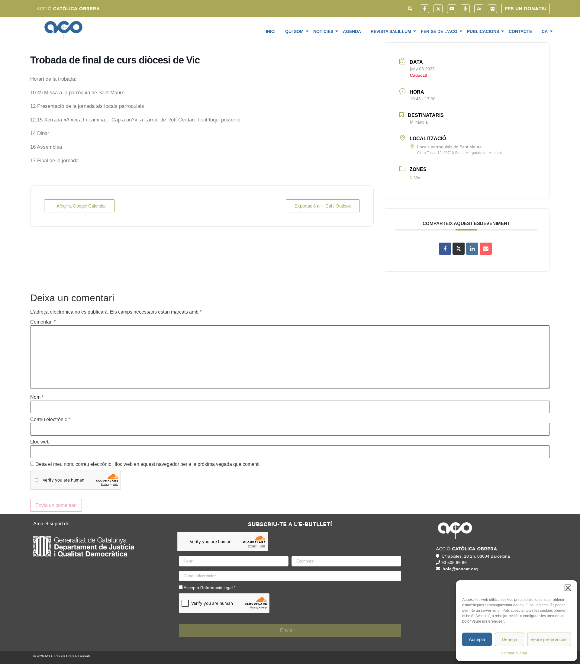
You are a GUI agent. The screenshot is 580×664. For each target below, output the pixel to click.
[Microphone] (465, 8)
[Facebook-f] (424, 8)
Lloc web (40, 442)
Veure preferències (549, 639)
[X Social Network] (459, 249)
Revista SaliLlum (391, 31)
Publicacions (483, 31)
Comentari (43, 322)
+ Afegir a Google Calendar (79, 205)
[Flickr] (492, 8)
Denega (509, 639)
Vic (417, 177)
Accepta (477, 639)
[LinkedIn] (472, 249)
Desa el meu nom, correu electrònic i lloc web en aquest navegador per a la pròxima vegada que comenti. (148, 464)
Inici (271, 31)
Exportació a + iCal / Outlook (323, 205)
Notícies (323, 31)
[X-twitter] (438, 8)
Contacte (520, 31)
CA (545, 31)
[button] (568, 588)
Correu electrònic (50, 419)
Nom (37, 397)
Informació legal (514, 653)
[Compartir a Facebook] (445, 249)
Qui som (294, 31)
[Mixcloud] (478, 8)
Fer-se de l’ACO (439, 31)
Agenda (352, 31)
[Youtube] (451, 8)
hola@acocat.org (460, 568)
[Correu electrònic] (486, 249)
